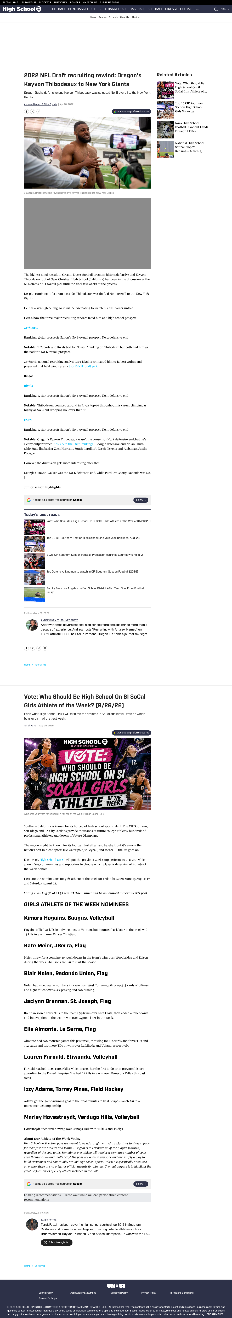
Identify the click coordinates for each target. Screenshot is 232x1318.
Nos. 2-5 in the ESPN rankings (73, 444)
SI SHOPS (74, 2)
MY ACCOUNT (90, 2)
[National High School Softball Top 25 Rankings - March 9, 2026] (182, 149)
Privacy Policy (148, 1293)
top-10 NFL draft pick (83, 366)
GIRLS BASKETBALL (113, 9)
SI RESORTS (60, 2)
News (93, 17)
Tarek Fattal (30, 726)
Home (27, 665)
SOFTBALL (155, 9)
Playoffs (124, 17)
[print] (45, 648)
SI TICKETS (45, 2)
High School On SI (52, 859)
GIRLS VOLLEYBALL (179, 9)
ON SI (16, 2)
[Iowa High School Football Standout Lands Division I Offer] (182, 129)
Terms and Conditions (182, 1293)
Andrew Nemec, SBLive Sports (40, 104)
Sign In (225, 9)
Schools (113, 17)
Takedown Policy (119, 1293)
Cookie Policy (45, 1293)
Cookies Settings (47, 1298)
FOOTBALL (58, 9)
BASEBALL (137, 9)
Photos (135, 17)
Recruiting (40, 665)
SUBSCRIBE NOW (109, 2)
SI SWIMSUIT (29, 2)
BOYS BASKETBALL (82, 9)
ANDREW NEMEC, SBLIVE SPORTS (59, 620)
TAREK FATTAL (49, 1220)
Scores (102, 17)
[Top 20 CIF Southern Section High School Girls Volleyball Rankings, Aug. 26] (182, 110)
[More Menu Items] (198, 9)
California (40, 1266)
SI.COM (7, 2)
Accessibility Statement (83, 1293)
